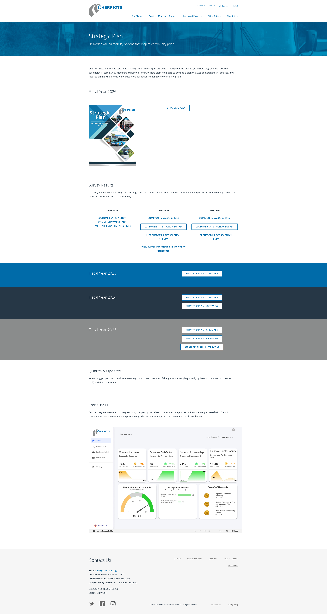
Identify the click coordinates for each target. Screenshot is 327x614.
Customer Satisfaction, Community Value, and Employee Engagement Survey (112, 221)
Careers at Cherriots (194, 559)
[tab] (163, 16)
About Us (177, 559)
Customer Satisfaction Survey (163, 226)
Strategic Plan (176, 107)
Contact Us (200, 6)
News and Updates (231, 559)
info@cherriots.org (107, 570)
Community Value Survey (163, 217)
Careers (212, 6)
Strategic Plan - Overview (202, 306)
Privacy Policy (233, 604)
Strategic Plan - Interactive (201, 347)
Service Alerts (233, 565)
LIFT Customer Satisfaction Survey (163, 237)
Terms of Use (216, 604)
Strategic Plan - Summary (202, 273)
